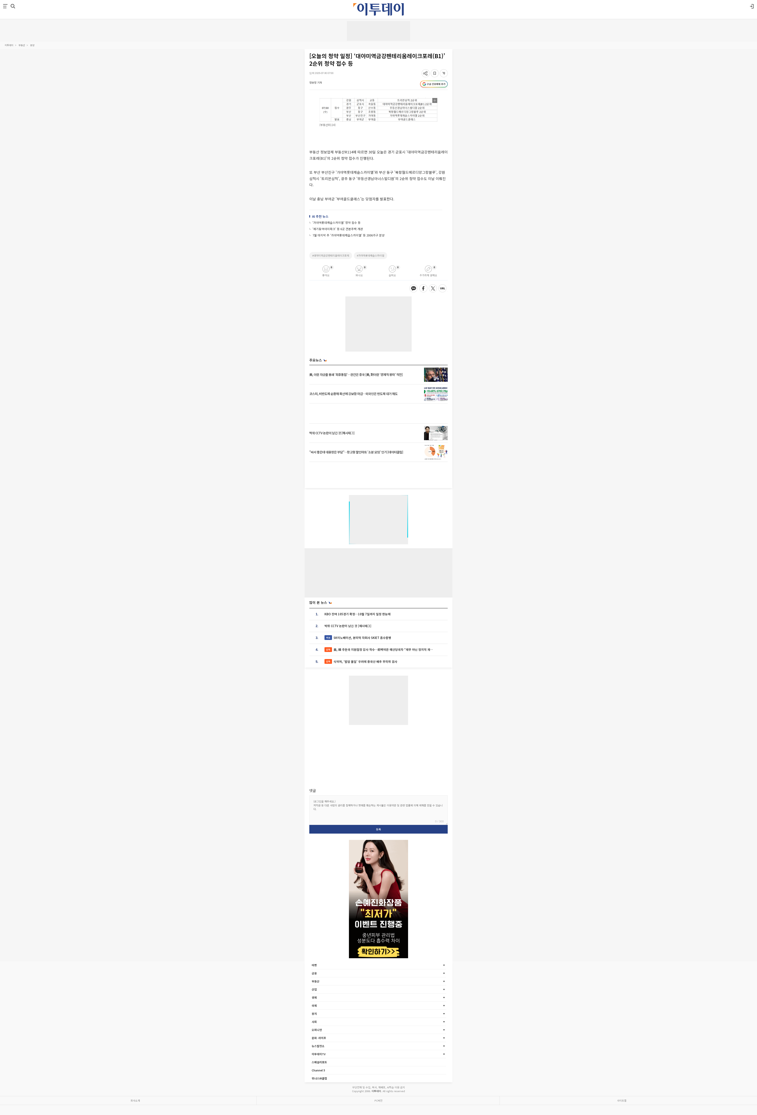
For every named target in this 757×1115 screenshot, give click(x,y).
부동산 (22, 45)
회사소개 (135, 1100)
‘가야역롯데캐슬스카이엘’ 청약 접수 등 (336, 222)
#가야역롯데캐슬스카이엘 (370, 255)
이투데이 (9, 45)
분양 (32, 45)
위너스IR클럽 (319, 1078)
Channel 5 (318, 1070)
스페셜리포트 (319, 1062)
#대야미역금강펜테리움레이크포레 (330, 255)
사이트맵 (621, 1100)
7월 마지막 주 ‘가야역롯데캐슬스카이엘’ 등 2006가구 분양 (348, 235)
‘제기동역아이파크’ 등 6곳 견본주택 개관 (337, 229)
